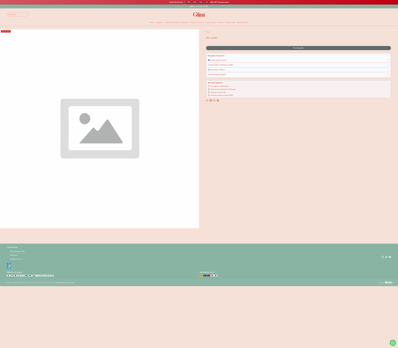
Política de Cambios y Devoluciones (177, 22)
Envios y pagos (211, 22)
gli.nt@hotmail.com (16, 259)
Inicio (152, 22)
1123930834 (14, 255)
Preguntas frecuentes (197, 22)
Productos (159, 22)
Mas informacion (242, 22)
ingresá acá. (58, 282)
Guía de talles (230, 22)
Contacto (221, 22)
